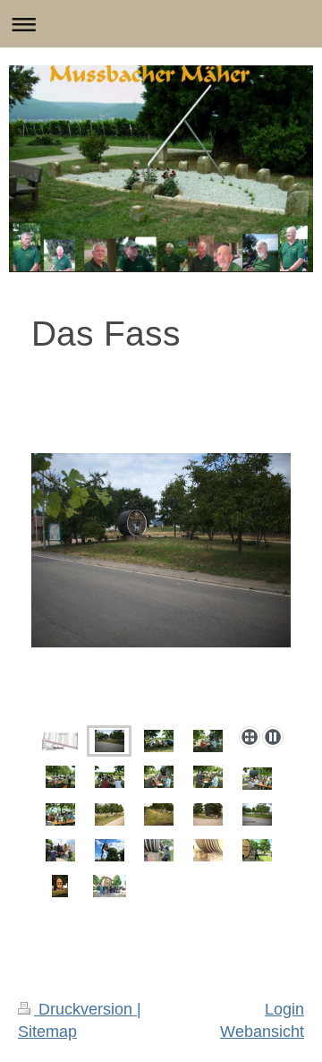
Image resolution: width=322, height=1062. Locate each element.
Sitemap (47, 1032)
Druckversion (85, 1009)
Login (284, 1009)
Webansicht (262, 1032)
